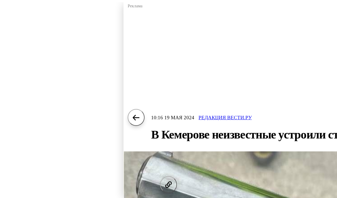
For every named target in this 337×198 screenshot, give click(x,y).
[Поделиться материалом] (168, 184)
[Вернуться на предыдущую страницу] (136, 117)
